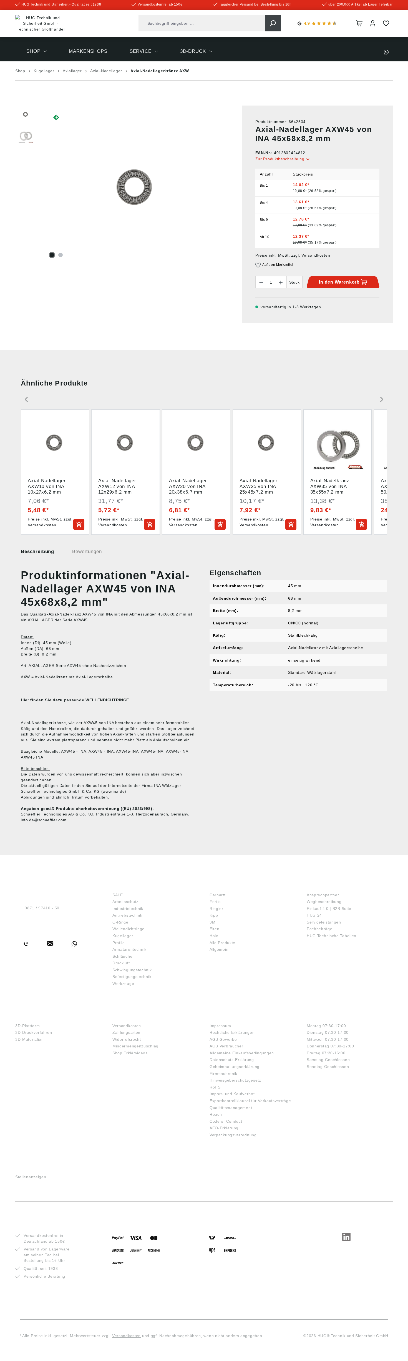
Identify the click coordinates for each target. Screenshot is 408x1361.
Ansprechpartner (323, 895)
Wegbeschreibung (324, 901)
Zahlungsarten (126, 1032)
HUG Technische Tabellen (331, 936)
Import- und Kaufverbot (232, 1094)
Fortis (215, 901)
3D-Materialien (29, 1039)
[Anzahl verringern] (261, 282)
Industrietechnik (127, 908)
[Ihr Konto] (372, 23)
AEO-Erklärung (224, 1128)
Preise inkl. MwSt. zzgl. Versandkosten (292, 255)
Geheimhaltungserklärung (235, 1066)
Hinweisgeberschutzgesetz (235, 1080)
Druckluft (121, 963)
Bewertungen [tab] (87, 551)
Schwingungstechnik (132, 970)
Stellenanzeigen (30, 1177)
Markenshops (229, 885)
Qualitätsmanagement (231, 1107)
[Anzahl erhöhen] (281, 282)
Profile (118, 942)
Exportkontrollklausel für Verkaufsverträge (250, 1101)
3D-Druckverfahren (33, 1032)
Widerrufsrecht (126, 1039)
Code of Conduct (226, 1121)
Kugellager (122, 936)
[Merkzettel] (386, 23)
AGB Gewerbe (223, 1039)
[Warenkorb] (359, 23)
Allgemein (219, 949)
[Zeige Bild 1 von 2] (52, 255)
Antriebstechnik (127, 915)
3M (212, 922)
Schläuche (122, 956)
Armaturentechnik (129, 949)
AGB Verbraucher (226, 1046)
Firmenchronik (223, 1073)
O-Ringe (120, 922)
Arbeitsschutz (125, 901)
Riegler (216, 908)
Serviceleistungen (324, 922)
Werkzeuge (123, 983)
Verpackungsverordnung (233, 1135)
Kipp (214, 915)
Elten (215, 929)
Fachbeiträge (319, 929)
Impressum (220, 1026)
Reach (216, 1114)
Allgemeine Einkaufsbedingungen (242, 1053)
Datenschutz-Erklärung (232, 1059)
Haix (214, 936)
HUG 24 (314, 915)
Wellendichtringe (128, 929)
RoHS (215, 1087)
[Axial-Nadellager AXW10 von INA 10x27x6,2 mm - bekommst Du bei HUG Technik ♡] (136, 189)
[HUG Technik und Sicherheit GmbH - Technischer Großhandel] (40, 23)
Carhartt (218, 895)
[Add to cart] (78, 524)
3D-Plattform (27, 1026)
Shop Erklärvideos (130, 1053)
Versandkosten (126, 1026)
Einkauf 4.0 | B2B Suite (329, 908)
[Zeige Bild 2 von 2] (60, 255)
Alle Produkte (222, 942)
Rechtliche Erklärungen (232, 1032)
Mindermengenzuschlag (135, 1046)
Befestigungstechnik (131, 976)
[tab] (37, 553)
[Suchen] (273, 23)
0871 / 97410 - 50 (42, 908)
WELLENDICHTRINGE (107, 700)
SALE (117, 895)
